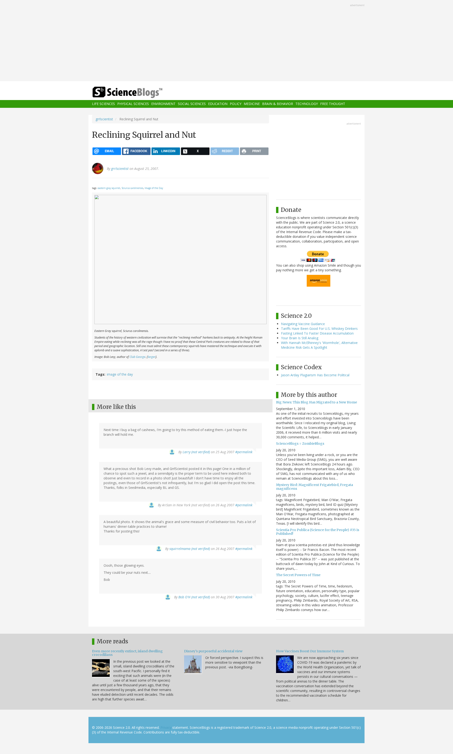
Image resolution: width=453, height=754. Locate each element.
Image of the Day (154, 188)
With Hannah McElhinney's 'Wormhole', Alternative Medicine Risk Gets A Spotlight (319, 345)
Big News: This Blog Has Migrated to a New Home (316, 402)
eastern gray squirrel (109, 188)
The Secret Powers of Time (298, 575)
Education (217, 103)
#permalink (243, 452)
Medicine (252, 103)
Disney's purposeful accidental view (213, 651)
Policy (235, 103)
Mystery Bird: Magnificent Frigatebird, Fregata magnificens (314, 486)
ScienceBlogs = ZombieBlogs (300, 443)
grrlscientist (104, 119)
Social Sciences (192, 103)
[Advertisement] (226, 41)
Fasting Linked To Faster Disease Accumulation (317, 333)
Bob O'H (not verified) (194, 597)
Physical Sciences (133, 103)
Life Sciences (103, 103)
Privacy (165, 727)
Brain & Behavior (277, 103)
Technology (306, 103)
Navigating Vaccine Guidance (303, 324)
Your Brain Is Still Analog (299, 338)
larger (151, 357)
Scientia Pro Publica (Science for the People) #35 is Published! (317, 532)
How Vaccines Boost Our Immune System (310, 651)
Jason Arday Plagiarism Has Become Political (315, 375)
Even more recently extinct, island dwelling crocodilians (127, 653)
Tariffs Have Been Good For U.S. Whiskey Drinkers (319, 328)
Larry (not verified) (196, 452)
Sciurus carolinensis (132, 188)
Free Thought (332, 103)
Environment (163, 103)
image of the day (120, 374)
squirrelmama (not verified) (189, 548)
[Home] (137, 92)
